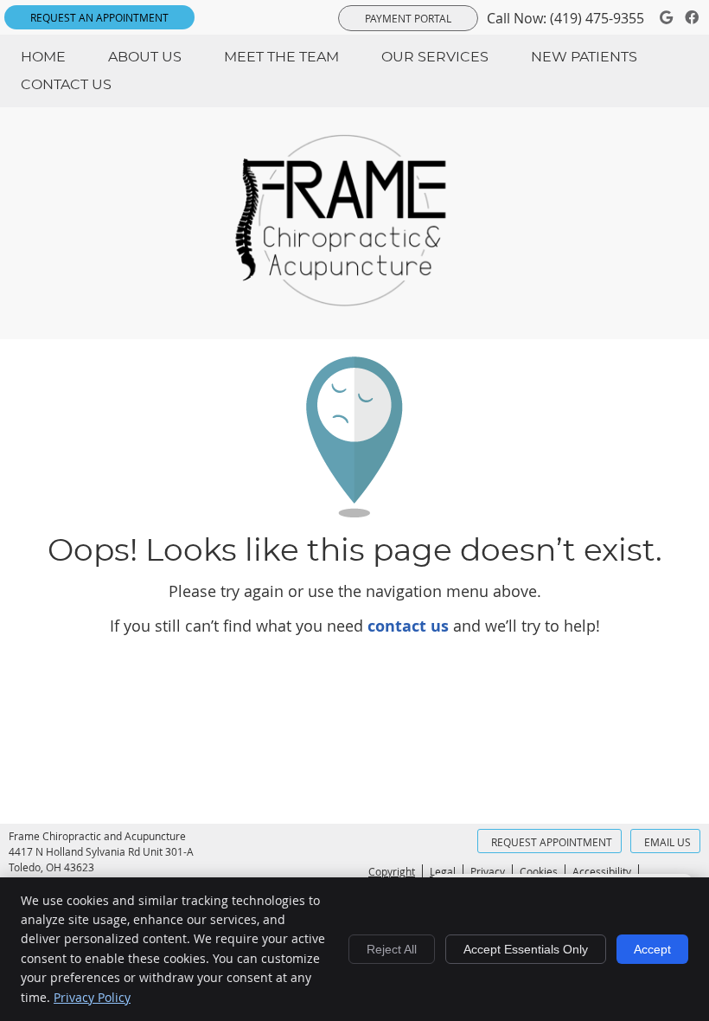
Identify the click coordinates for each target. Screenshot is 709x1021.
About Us (145, 57)
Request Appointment (551, 842)
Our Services (435, 57)
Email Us (667, 842)
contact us (408, 626)
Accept (652, 949)
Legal (443, 871)
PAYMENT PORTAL (408, 18)
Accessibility (601, 871)
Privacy (487, 871)
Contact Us (66, 85)
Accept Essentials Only (525, 949)
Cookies (539, 871)
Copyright (391, 871)
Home (43, 57)
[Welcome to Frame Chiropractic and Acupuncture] (354, 301)
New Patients (584, 57)
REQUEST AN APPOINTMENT (99, 17)
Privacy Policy (92, 997)
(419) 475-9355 (597, 18)
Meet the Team (281, 57)
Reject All (392, 949)
